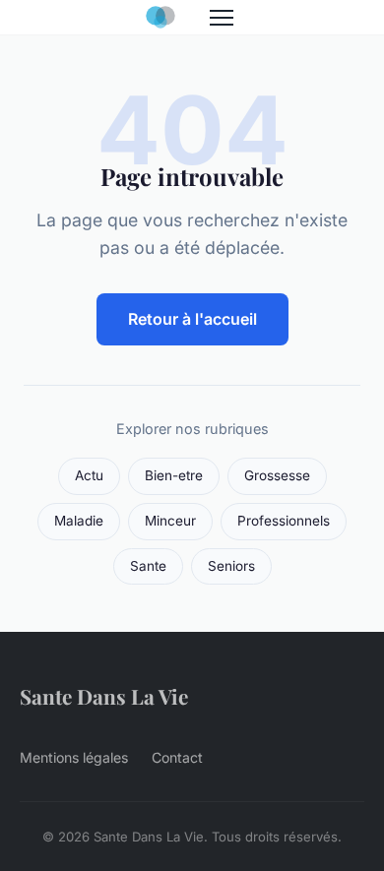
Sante (148, 566)
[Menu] (221, 17)
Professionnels (283, 521)
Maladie (78, 521)
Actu (89, 475)
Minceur (170, 521)
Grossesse (277, 475)
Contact (177, 757)
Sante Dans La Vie (104, 696)
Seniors (231, 566)
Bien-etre (174, 475)
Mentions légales (74, 757)
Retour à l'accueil (192, 319)
